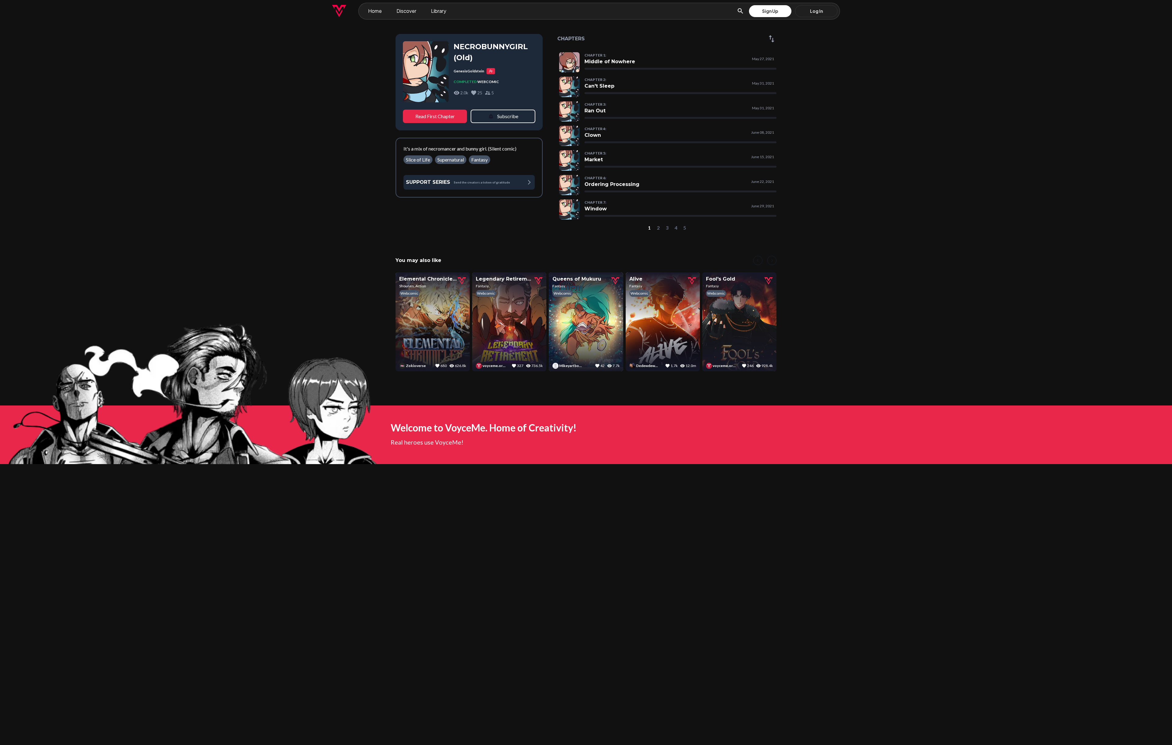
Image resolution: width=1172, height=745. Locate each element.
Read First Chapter (435, 116)
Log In (816, 11)
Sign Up (770, 11)
